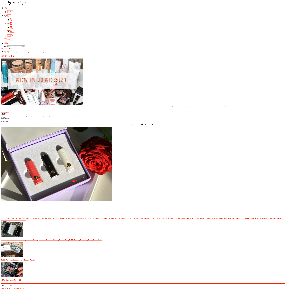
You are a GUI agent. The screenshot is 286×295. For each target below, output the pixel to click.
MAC (46, 218)
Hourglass (35, 218)
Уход (8, 16)
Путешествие (10, 10)
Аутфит (8, 39)
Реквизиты (3, 288)
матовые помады (204, 218)
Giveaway (30, 218)
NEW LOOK (50, 218)
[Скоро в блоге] (56, 200)
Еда (7, 12)
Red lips (54, 218)
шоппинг (3, 220)
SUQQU (57, 218)
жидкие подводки (144, 218)
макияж (198, 218)
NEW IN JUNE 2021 (8, 56)
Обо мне (6, 43)
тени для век (258, 218)
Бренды (5, 42)
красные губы (163, 218)
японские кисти (22, 220)
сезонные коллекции (245, 218)
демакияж (138, 218)
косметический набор (153, 218)
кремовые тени (182, 218)
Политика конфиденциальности (15, 288)
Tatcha (61, 218)
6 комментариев (5, 112)
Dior (20, 218)
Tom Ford (65, 218)
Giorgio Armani (24, 218)
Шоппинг (9, 36)
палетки (222, 218)
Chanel (2, 218)
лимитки (191, 218)
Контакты (6, 44)
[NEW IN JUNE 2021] (42, 104)
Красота (6, 15)
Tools (69, 218)
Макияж (9, 23)
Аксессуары (10, 35)
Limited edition (41, 218)
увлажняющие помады (268, 218)
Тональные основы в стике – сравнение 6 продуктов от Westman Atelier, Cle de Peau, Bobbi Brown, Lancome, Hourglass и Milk (51, 240)
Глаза (11, 19)
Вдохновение (10, 40)
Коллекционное (89, 218)
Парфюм (105, 218)
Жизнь (5, 8)
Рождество (110, 218)
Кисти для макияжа (79, 218)
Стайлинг (12, 32)
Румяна (115, 218)
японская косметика (12, 220)
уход (276, 218)
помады (234, 218)
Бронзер (72, 218)
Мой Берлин (10, 11)
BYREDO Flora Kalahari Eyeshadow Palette (18, 260)
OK (2, 293)
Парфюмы (9, 34)
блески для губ (133, 218)
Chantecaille (7, 218)
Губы (11, 20)
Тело (11, 22)
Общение (9, 14)
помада (228, 218)
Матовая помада (98, 218)
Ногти (11, 28)
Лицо (11, 18)
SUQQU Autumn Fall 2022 (11, 280)
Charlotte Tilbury (15, 218)
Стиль (5, 38)
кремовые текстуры (173, 218)
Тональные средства (123, 218)
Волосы (9, 30)
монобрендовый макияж (213, 218)
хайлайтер (280, 218)
